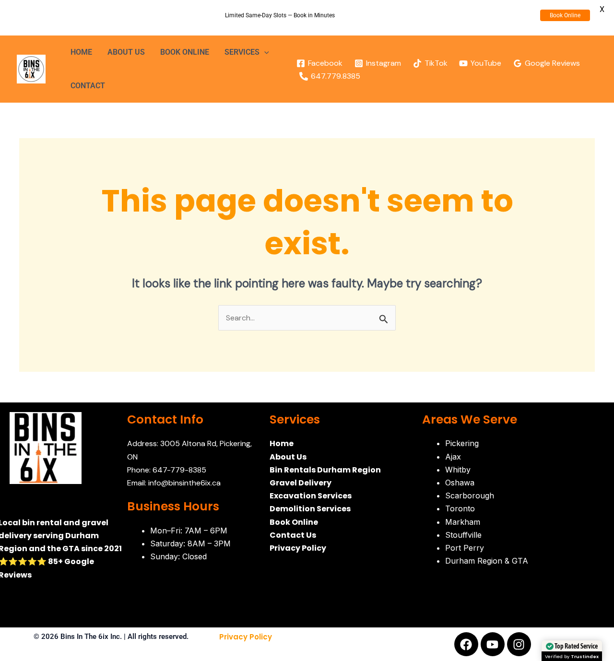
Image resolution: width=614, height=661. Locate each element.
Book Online (565, 15)
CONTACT (88, 85)
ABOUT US (126, 52)
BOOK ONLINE (184, 52)
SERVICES (242, 52)
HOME (81, 52)
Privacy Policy (245, 637)
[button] (264, 52)
